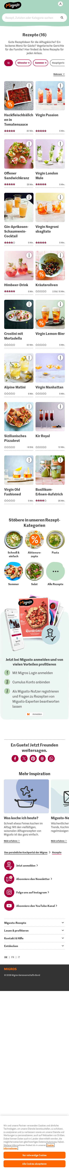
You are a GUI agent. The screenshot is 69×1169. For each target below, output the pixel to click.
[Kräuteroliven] (50, 274)
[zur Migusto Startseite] (12, 3)
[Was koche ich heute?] (26, 811)
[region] (34, 1142)
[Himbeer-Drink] (18, 274)
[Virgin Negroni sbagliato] (50, 220)
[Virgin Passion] (50, 108)
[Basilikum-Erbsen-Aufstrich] (50, 480)
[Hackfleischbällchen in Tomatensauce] (18, 108)
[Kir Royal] (50, 427)
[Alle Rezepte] (55, 574)
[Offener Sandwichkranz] (18, 164)
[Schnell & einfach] (13, 544)
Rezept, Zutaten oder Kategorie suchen (34, 17)
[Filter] (8, 62)
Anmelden (37, 714)
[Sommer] (13, 574)
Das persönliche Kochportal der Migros (25, 852)
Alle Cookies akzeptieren (34, 1163)
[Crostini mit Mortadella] (18, 325)
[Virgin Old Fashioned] (18, 480)
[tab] (34, 923)
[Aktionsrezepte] (34, 544)
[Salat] (34, 574)
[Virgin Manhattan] (50, 376)
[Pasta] (55, 544)
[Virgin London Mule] (50, 164)
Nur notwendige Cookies (34, 1155)
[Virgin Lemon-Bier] (50, 325)
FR (12, 957)
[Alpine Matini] (18, 376)
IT (19, 957)
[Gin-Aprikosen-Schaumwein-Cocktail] (18, 220)
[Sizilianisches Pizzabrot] (18, 427)
